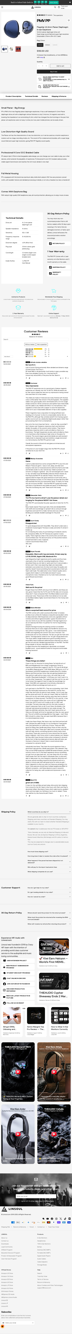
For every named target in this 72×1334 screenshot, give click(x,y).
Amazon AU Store (7, 1288)
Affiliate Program (6, 1250)
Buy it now (53, 72)
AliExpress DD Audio (7, 1294)
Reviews (45, 96)
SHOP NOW (54, 2)
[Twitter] (61, 1219)
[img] (7, 362)
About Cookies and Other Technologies (50, 1285)
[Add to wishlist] (69, 20)
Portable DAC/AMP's (44, 1253)
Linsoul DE (4, 1300)
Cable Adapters (42, 1262)
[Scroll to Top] (69, 1324)
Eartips (39, 1247)
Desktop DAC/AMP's (44, 1250)
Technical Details (31, 96)
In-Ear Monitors (42, 1238)
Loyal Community (7, 1247)
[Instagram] (56, 1219)
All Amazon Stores (7, 1291)
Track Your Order (53, 1227)
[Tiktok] (65, 1219)
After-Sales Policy (37, 1201)
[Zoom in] (31, 16)
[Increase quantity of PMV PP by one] (46, 66)
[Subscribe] (33, 1323)
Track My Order (42, 1276)
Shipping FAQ (5, 1227)
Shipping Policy (49, 1201)
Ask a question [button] (42, 344)
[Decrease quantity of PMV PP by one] (39, 66)
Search (39, 1273)
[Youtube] (47, 1219)
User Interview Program (9, 1259)
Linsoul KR (4, 1306)
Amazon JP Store (7, 1285)
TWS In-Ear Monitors (44, 1244)
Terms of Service (42, 1279)
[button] (59, 7)
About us (4, 1238)
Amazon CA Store (7, 1276)
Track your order (64, 7)
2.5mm (40, 45)
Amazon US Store (7, 1273)
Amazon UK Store (7, 1282)
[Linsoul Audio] (36, 7)
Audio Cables (41, 1259)
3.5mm (47, 45)
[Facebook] (52, 1219)
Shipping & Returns (59, 96)
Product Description (13, 96)
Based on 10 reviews (36, 337)
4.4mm (55, 45)
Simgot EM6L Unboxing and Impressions (9, 1029)
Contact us (5, 1241)
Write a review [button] (30, 344)
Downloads (5, 1244)
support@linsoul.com (44, 1288)
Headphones (41, 1241)
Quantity (40, 62)
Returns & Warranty (43, 1282)
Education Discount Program (10, 1253)
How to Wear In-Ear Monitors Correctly (59, 1028)
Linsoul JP (4, 1303)
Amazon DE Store (7, 1279)
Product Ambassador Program (11, 1256)
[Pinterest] (43, 1219)
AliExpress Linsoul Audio (9, 1297)
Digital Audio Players (43, 1256)
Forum (32, 1227)
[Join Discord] (69, 1219)
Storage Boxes (42, 1265)
